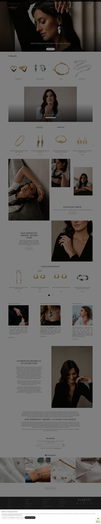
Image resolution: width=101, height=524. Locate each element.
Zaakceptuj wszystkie (30, 517)
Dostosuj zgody (20, 517)
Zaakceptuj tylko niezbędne (9, 517)
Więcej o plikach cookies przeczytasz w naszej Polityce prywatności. (12, 514)
